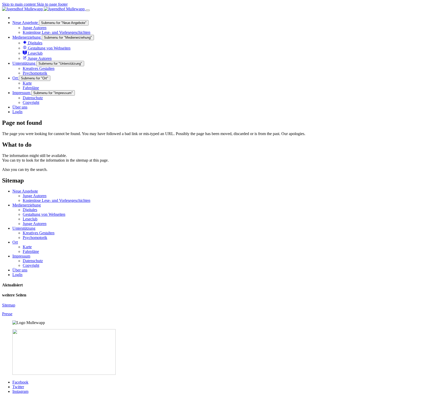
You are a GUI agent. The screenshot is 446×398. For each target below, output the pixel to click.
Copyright (31, 265)
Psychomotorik (35, 237)
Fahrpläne (31, 251)
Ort (15, 242)
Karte (27, 247)
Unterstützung (23, 228)
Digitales (30, 210)
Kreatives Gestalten (38, 233)
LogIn (17, 274)
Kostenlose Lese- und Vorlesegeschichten (56, 200)
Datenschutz (33, 261)
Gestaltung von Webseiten (44, 214)
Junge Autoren (34, 196)
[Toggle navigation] (88, 10)
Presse (7, 314)
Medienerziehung (26, 205)
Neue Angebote (25, 191)
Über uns (19, 270)
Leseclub (30, 219)
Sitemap (8, 305)
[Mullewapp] (44, 9)
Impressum (21, 256)
